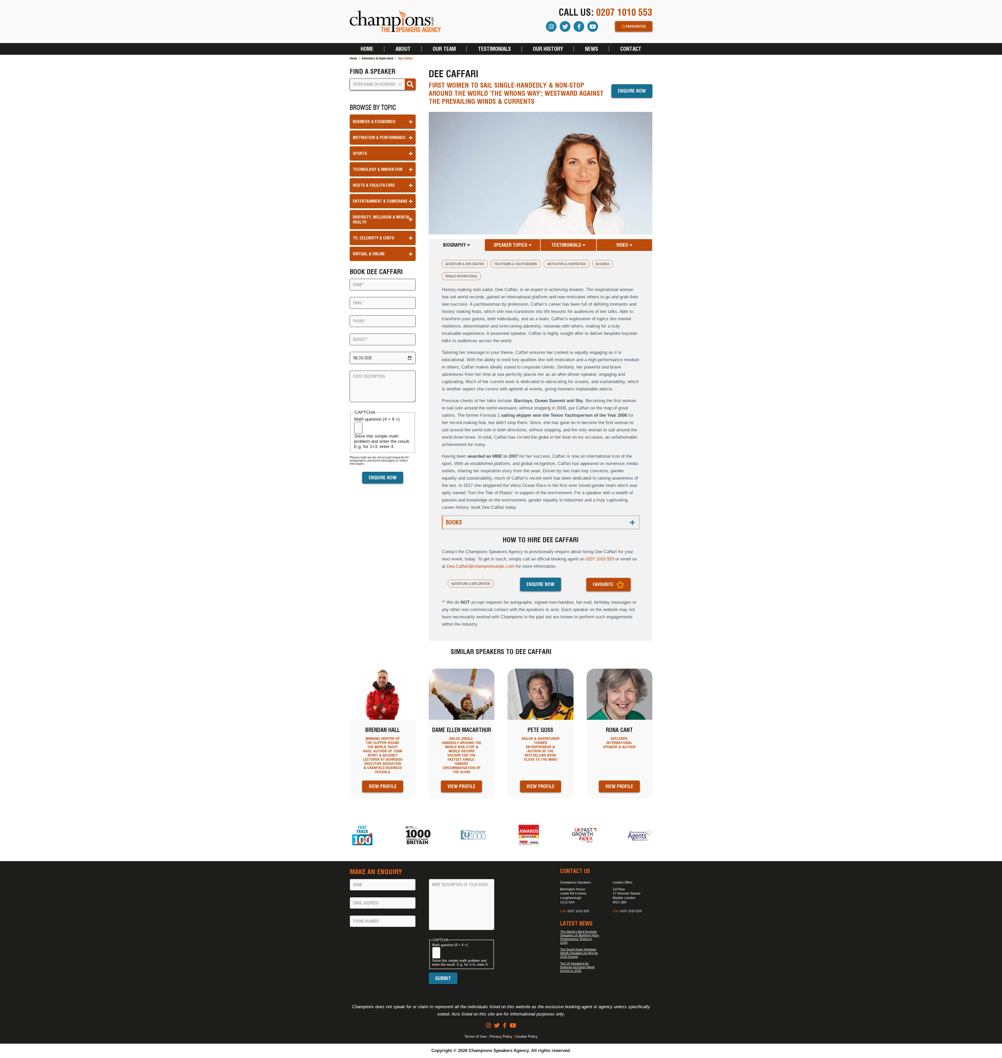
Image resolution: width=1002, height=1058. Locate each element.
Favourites (636, 26)
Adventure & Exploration (377, 58)
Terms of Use (475, 1036)
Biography (455, 245)
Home (367, 49)
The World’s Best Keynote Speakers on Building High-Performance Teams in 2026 (579, 937)
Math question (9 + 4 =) (450, 945)
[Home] (395, 21)
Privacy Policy (501, 1036)
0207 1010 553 (624, 12)
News (591, 49)
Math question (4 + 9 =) (377, 419)
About (403, 49)
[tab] (457, 245)
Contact (630, 49)
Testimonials (494, 49)
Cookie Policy (526, 1036)
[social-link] (488, 1025)
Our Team (444, 49)
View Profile (383, 786)
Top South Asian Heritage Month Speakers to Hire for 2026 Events (579, 953)
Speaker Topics (511, 245)
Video (622, 245)
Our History (548, 49)
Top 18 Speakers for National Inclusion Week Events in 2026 (577, 967)
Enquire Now (632, 91)
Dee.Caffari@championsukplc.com (481, 566)
